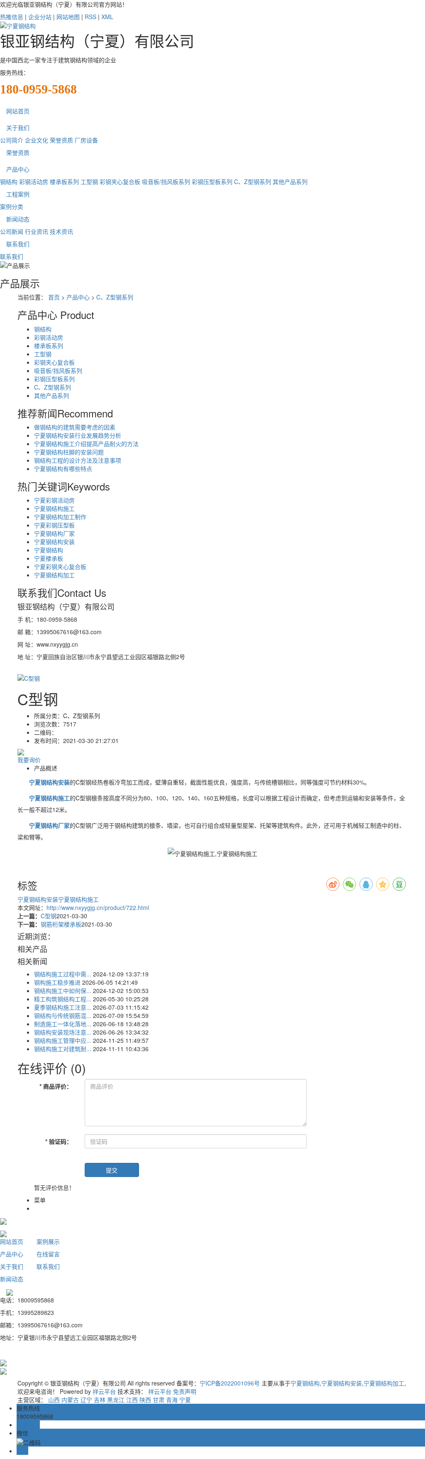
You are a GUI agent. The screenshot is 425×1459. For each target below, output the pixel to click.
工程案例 (17, 194)
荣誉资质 (61, 140)
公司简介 (11, 140)
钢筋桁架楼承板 (61, 924)
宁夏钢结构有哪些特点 (63, 468)
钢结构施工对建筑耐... (62, 1049)
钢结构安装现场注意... (62, 1032)
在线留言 (48, 1254)
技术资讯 (61, 231)
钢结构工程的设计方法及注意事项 (77, 460)
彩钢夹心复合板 (120, 181)
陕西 (145, 1399)
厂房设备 (86, 140)
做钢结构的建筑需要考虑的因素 (74, 427)
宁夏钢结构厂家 (54, 533)
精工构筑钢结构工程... (62, 999)
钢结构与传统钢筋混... (62, 1015)
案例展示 (48, 1241)
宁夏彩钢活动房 (54, 500)
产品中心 (17, 169)
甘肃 (158, 1399)
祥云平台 (104, 1391)
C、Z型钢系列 (252, 181)
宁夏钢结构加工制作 (60, 516)
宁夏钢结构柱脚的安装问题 (69, 452)
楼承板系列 (64, 181)
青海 (172, 1399)
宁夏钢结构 (48, 550)
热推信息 (11, 16)
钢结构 (8, 181)
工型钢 (89, 181)
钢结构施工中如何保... (62, 990)
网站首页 (17, 111)
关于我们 (17, 127)
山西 (54, 1399)
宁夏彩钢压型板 (54, 525)
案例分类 (11, 206)
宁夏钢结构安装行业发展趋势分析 (77, 435)
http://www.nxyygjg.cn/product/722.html (97, 907)
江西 (132, 1399)
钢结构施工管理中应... (62, 1040)
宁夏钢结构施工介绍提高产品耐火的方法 (86, 443)
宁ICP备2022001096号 (230, 1383)
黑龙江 (116, 1399)
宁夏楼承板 (48, 558)
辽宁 (86, 1399)
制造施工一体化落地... (62, 1024)
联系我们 (17, 244)
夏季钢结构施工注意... (62, 1007)
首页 (54, 297)
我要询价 (29, 759)
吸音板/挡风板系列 (166, 181)
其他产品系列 (290, 181)
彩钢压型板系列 (212, 181)
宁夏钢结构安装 (54, 541)
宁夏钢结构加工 (54, 575)
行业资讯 (36, 231)
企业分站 (39, 16)
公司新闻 (11, 231)
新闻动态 (17, 219)
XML (107, 16)
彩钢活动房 (33, 181)
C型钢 (48, 916)
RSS (90, 16)
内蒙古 (70, 1399)
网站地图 (68, 16)
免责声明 (184, 1391)
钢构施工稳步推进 (57, 982)
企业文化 (36, 140)
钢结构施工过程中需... (62, 974)
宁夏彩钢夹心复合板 (60, 566)
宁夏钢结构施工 (54, 508)
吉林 (99, 1399)
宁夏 (185, 1399)
